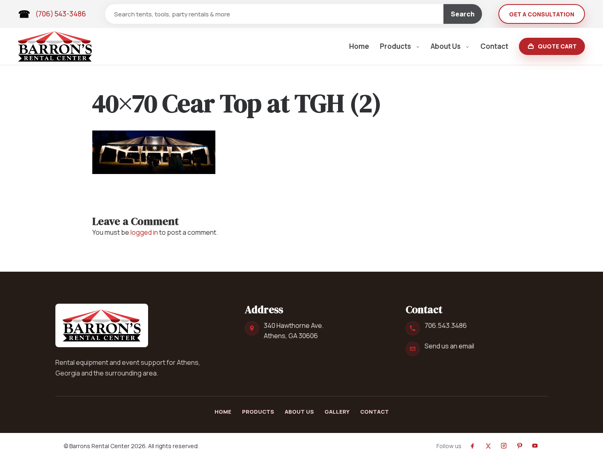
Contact (494, 46)
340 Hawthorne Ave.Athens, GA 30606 (294, 330)
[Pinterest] (519, 445)
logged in (144, 232)
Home (359, 46)
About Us (446, 46)
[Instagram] (503, 445)
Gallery (336, 411)
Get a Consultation (541, 14)
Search (463, 13)
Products (395, 46)
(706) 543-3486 (60, 13)
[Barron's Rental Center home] (101, 325)
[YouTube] (534, 445)
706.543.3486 (446, 325)
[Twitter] (488, 445)
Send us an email (449, 345)
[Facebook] (472, 445)
